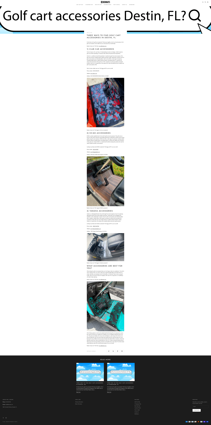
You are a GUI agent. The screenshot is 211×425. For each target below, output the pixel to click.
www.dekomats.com (103, 46)
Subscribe (196, 410)
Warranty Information (79, 402)
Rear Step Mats (98, 4)
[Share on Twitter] (113, 351)
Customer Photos (107, 4)
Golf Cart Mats (79, 4)
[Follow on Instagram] (6, 417)
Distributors (132, 4)
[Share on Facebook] (109, 351)
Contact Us (124, 4)
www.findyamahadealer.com (95, 228)
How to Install (116, 4)
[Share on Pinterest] (117, 351)
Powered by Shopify (13, 421)
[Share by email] (122, 351)
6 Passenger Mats (89, 4)
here (102, 68)
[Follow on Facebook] (3, 417)
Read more (78, 392)
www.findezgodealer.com (95, 152)
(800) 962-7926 (96, 226)
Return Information (78, 404)
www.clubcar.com (93, 73)
